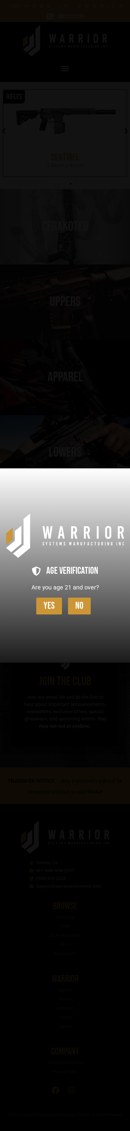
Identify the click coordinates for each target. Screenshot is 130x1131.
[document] (65, 565)
